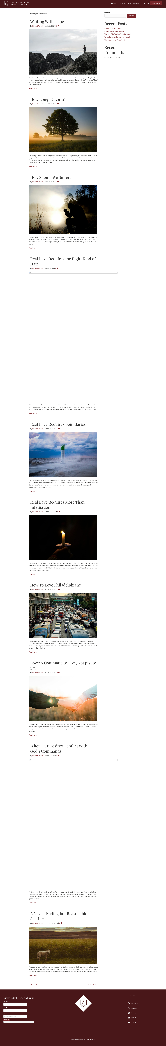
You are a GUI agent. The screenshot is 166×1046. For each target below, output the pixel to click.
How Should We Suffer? (50, 177)
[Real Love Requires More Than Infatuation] (63, 537)
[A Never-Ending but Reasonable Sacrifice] (63, 945)
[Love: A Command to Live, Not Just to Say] (63, 698)
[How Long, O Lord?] (63, 130)
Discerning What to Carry (113, 28)
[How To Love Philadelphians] (63, 615)
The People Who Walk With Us (114, 40)
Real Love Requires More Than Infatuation (57, 504)
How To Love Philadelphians (55, 585)
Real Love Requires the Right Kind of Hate (63, 261)
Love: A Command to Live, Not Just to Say (63, 665)
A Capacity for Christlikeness (114, 31)
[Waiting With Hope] (63, 52)
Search (107, 12)
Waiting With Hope (47, 21)
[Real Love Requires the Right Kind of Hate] (73, 336)
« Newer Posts (35, 985)
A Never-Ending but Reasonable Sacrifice (58, 916)
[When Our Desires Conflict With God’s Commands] (73, 824)
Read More (33, 88)
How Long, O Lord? (47, 99)
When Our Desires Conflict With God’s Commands (58, 748)
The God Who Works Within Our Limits (117, 34)
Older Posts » (92, 985)
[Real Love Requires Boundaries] (63, 454)
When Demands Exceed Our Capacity (117, 37)
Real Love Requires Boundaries (58, 424)
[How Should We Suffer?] (63, 209)
